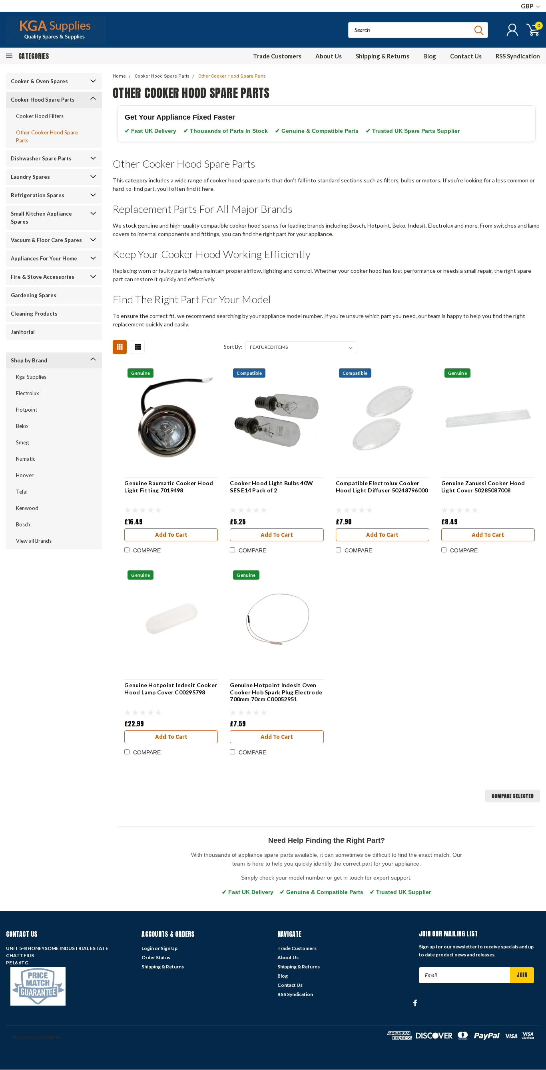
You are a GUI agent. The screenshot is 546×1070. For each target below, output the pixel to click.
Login (147, 948)
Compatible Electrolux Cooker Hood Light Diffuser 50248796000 (382, 487)
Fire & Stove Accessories (42, 277)
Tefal (22, 491)
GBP (527, 6)
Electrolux (27, 393)
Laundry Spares (30, 177)
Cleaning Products (34, 313)
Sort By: (233, 347)
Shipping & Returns (382, 56)
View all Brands (34, 541)
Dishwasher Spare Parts (41, 158)
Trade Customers (277, 56)
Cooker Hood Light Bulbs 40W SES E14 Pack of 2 (271, 487)
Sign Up (169, 948)
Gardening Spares (33, 295)
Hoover (25, 475)
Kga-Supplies (31, 377)
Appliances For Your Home (44, 258)
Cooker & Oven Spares (39, 81)
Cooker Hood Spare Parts (43, 99)
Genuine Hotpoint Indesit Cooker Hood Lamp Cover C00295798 (170, 689)
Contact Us (466, 56)
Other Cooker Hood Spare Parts (47, 136)
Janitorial (23, 332)
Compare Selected (513, 796)
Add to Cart (171, 534)
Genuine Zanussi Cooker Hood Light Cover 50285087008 (483, 487)
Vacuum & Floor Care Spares (46, 240)
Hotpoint (26, 409)
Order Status (155, 957)
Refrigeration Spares (37, 195)
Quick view (171, 418)
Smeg (22, 442)
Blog (429, 56)
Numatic (25, 459)
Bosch (23, 524)
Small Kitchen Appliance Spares (41, 217)
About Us (328, 56)
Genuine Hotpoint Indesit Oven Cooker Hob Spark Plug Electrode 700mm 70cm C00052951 (276, 692)
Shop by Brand (29, 360)
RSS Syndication (518, 56)
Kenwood (27, 508)
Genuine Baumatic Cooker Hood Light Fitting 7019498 (168, 487)
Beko (22, 426)
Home (119, 76)
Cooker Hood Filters (40, 116)
